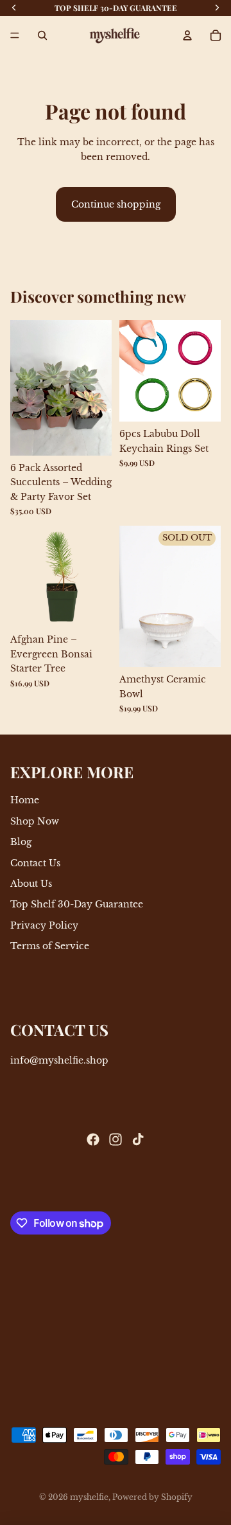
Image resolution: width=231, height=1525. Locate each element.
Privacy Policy (44, 925)
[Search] (42, 35)
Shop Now (34, 821)
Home (24, 801)
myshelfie (89, 1497)
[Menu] (15, 35)
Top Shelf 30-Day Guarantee (76, 905)
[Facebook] (93, 1139)
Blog (20, 842)
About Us (31, 883)
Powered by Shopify (152, 1497)
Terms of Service (49, 946)
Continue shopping (115, 204)
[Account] (187, 35)
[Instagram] (115, 1139)
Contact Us (35, 863)
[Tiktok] (138, 1139)
